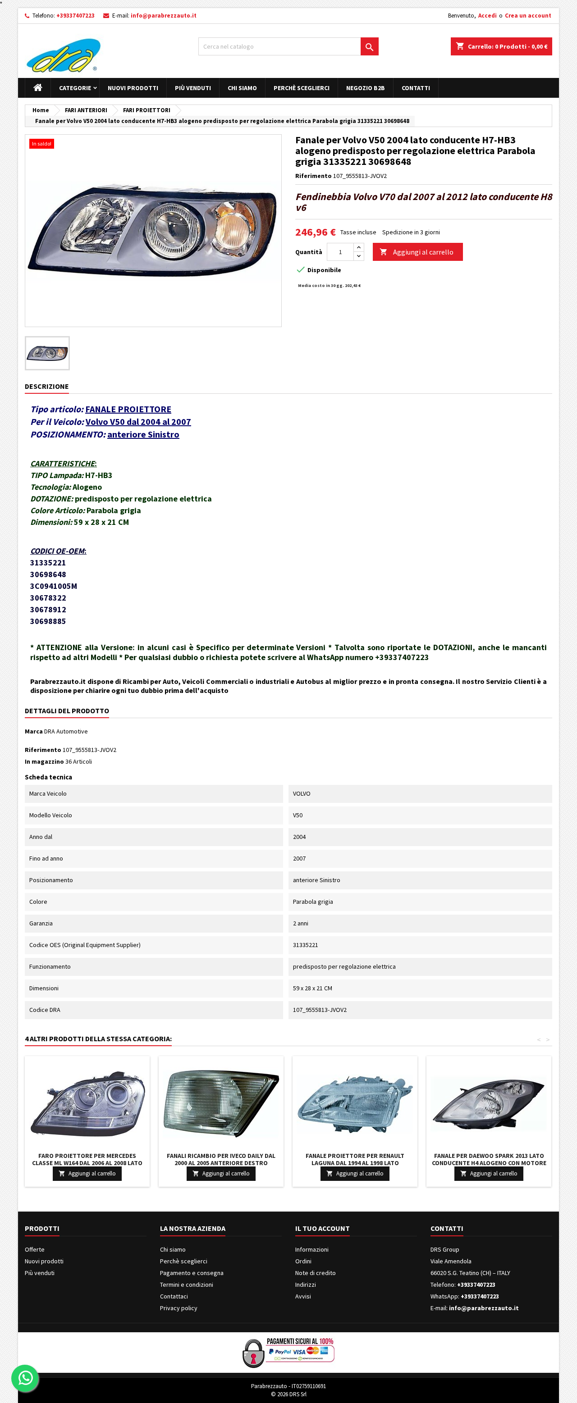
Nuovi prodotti (133, 88)
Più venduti (193, 88)
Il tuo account (322, 1228)
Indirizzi (305, 1284)
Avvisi (303, 1296)
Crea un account (528, 15)
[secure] (288, 1352)
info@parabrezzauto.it (164, 15)
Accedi (487, 15)
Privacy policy (178, 1308)
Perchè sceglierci (302, 88)
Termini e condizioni (186, 1284)
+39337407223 (75, 15)
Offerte (35, 1249)
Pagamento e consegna (192, 1273)
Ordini (303, 1261)
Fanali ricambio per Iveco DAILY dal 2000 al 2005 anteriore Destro (221, 1159)
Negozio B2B (365, 88)
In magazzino (44, 761)
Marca (34, 731)
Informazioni (312, 1249)
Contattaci (174, 1296)
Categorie (75, 88)
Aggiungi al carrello (416, 251)
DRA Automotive (66, 731)
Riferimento (313, 176)
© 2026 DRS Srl (289, 1394)
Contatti (416, 88)
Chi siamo (242, 88)
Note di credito (315, 1273)
